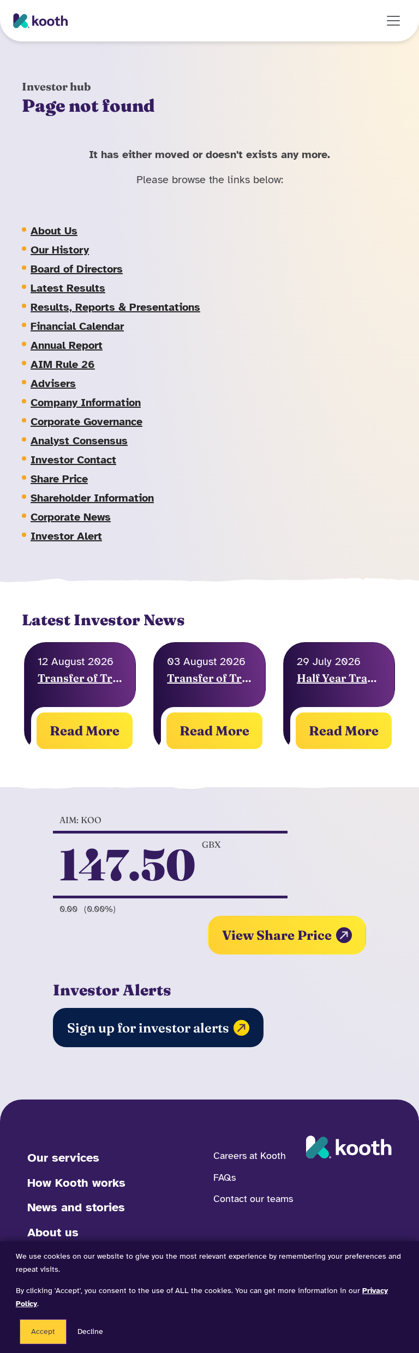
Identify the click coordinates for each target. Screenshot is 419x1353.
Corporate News (71, 517)
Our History (60, 250)
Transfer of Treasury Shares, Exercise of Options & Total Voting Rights (80, 678)
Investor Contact (73, 460)
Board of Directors (77, 269)
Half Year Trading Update (339, 678)
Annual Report (67, 345)
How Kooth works (76, 1182)
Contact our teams (253, 1199)
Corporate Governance (86, 421)
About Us (54, 231)
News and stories (76, 1207)
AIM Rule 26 (63, 364)
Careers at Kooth (249, 1156)
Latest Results (68, 288)
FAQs (224, 1177)
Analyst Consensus (79, 441)
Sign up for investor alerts (148, 1028)
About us (53, 1232)
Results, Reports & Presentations (115, 307)
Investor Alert (66, 536)
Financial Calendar (77, 326)
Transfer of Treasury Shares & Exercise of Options (209, 678)
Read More (84, 731)
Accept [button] (43, 1331)
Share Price (59, 479)
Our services (63, 1157)
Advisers (53, 383)
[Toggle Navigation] (393, 20)
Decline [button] (90, 1331)
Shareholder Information (92, 498)
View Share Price (277, 935)
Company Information (86, 402)
